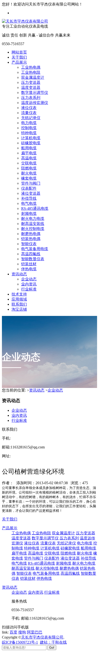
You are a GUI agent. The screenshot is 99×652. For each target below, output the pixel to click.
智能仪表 (29, 244)
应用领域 (19, 299)
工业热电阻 (30, 72)
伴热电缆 (29, 269)
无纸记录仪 (30, 118)
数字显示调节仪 (34, 93)
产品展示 (19, 62)
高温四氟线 (30, 254)
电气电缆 (29, 203)
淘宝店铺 (19, 309)
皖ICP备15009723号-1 (20, 642)
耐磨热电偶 (30, 234)
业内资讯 (29, 284)
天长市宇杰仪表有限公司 (42, 637)
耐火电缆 (29, 173)
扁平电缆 (29, 153)
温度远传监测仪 (34, 103)
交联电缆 (29, 163)
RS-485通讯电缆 (34, 208)
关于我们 (19, 57)
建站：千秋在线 (53, 642)
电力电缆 (29, 123)
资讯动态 (19, 274)
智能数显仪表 (32, 259)
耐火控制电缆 (32, 229)
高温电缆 (29, 158)
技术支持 (19, 294)
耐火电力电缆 (32, 219)
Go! (51, 647)
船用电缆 (29, 148)
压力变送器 (30, 82)
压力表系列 (30, 98)
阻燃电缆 (29, 168)
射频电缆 (29, 213)
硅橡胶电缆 (30, 143)
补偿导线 (29, 198)
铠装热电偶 (30, 239)
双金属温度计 (32, 77)
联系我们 (19, 304)
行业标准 (29, 289)
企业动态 (29, 279)
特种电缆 (29, 133)
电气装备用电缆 (34, 249)
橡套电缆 (29, 178)
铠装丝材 (29, 264)
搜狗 (22, 632)
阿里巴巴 (34, 632)
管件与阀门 (30, 183)
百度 (13, 632)
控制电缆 (29, 128)
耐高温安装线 (32, 224)
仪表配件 (29, 188)
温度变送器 (30, 87)
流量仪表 (29, 113)
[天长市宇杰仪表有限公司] (25, 21)
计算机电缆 (30, 138)
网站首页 (19, 52)
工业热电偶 (30, 67)
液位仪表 (29, 108)
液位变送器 (30, 193)
